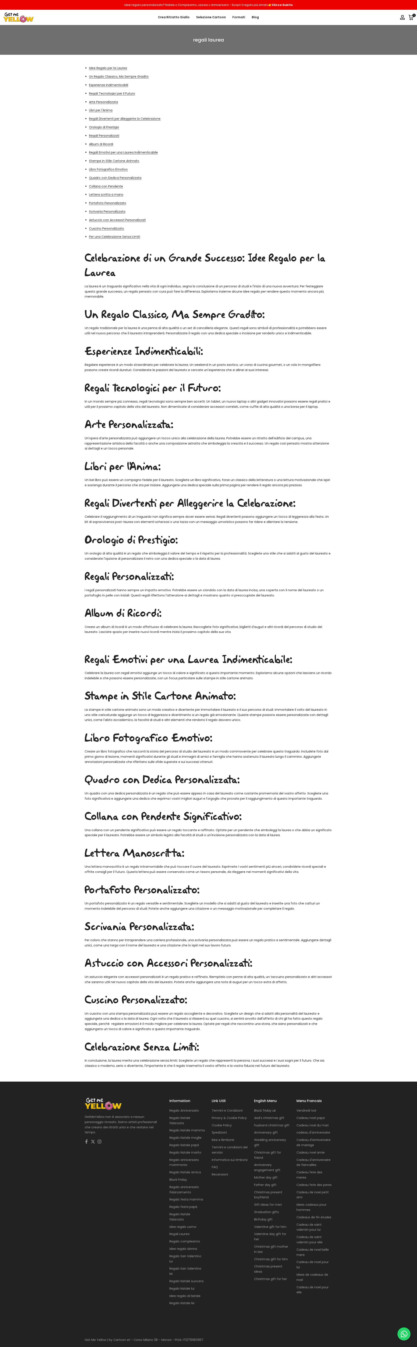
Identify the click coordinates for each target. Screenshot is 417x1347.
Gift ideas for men (268, 1204)
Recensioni (220, 1174)
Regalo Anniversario (184, 1110)
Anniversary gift (266, 1132)
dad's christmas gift (269, 1118)
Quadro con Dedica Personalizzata (115, 178)
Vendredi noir (306, 1110)
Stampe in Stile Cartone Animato (114, 161)
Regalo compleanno (184, 1241)
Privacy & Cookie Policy (229, 1118)
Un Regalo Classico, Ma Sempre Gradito (119, 76)
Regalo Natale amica (185, 1172)
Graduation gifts (266, 1212)
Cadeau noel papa (310, 1118)
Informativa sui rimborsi (230, 1160)
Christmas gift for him (271, 1259)
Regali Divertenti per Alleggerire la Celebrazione (125, 119)
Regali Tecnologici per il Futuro (112, 93)
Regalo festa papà (183, 1207)
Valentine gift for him (270, 1227)
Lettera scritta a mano (106, 194)
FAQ (215, 1167)
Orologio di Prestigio (104, 127)
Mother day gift (266, 1177)
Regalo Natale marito (185, 1152)
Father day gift (265, 1185)
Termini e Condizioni (227, 1110)
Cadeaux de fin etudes (313, 1217)
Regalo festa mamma (186, 1199)
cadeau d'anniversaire (313, 1132)
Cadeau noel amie (310, 1152)
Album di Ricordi (101, 144)
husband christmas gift (272, 1125)
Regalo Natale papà (184, 1145)
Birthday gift (263, 1219)
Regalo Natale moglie (185, 1138)
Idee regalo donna (183, 1249)
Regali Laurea (179, 1234)
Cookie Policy (222, 1125)
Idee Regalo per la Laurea (108, 68)
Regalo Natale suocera (186, 1281)
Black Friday (178, 1179)
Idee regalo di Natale (184, 1296)
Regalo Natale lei (181, 1303)
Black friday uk (265, 1110)
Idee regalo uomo (182, 1227)
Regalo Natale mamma (187, 1130)
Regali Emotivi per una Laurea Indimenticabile (123, 152)
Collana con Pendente (106, 186)
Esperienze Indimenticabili (108, 85)
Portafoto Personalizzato (107, 203)
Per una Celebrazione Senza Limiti (114, 237)
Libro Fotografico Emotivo (108, 169)
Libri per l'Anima (101, 110)
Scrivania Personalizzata (107, 211)
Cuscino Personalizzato (106, 228)
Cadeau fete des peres (314, 1185)
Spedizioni (219, 1132)
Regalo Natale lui (181, 1288)
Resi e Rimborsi (223, 1140)
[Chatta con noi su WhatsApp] (403, 1333)
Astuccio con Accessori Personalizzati (117, 220)
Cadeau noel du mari (312, 1125)
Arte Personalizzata (103, 102)
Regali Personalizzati (104, 135)
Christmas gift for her (270, 1279)
